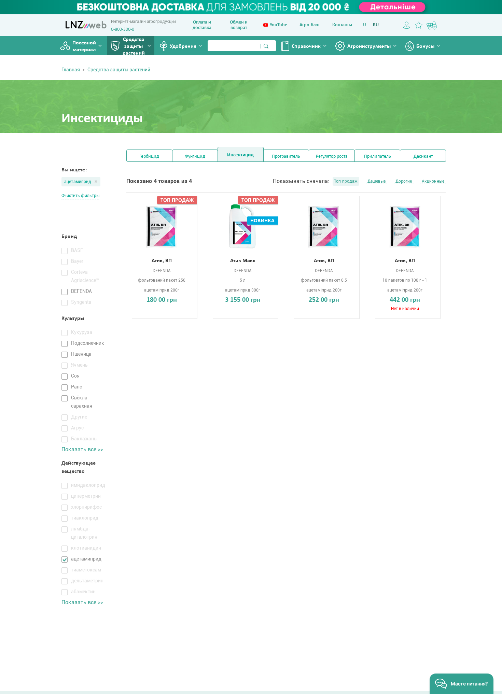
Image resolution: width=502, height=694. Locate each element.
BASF (77, 250)
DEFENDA (81, 291)
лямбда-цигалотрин (84, 533)
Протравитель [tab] (286, 156)
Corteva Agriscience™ (85, 276)
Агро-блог (309, 25)
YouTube (278, 25)
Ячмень (79, 365)
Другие (79, 417)
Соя (75, 376)
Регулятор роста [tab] (332, 156)
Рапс (76, 387)
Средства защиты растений (134, 46)
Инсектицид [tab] (240, 155)
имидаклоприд (88, 485)
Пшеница (81, 354)
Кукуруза (81, 332)
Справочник (306, 46)
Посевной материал (84, 46)
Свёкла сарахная (81, 402)
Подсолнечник (87, 343)
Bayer (77, 261)
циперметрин (86, 496)
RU (376, 25)
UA (366, 25)
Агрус (77, 427)
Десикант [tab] (423, 156)
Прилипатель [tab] (377, 156)
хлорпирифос (86, 507)
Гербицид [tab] (149, 156)
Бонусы (425, 46)
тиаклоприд (84, 518)
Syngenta (81, 302)
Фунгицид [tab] (195, 156)
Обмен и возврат (239, 25)
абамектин (83, 591)
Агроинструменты (369, 46)
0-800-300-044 (125, 29)
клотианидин (86, 548)
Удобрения (183, 46)
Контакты (342, 25)
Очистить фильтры (80, 195)
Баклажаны (84, 438)
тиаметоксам (86, 569)
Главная (70, 69)
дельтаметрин (87, 580)
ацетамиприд (78, 181)
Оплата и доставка (202, 25)
